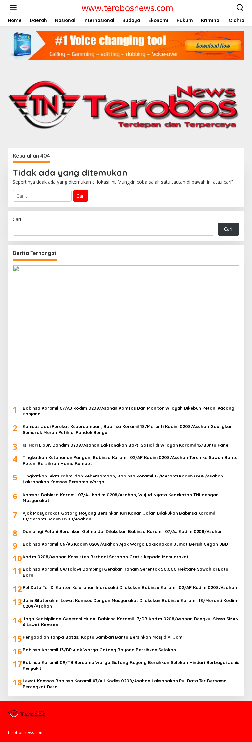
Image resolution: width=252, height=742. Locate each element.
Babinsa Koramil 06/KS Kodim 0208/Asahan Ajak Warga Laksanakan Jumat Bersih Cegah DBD (125, 544)
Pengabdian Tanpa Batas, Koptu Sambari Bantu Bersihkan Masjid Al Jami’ (104, 637)
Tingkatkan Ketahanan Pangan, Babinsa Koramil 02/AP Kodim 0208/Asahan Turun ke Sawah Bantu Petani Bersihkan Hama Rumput (130, 460)
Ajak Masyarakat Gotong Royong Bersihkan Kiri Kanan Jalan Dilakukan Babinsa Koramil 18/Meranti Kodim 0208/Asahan (119, 515)
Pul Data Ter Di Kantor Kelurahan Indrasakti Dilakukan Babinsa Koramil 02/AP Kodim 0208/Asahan (130, 587)
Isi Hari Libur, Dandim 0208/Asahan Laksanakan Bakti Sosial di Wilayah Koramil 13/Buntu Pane (125, 445)
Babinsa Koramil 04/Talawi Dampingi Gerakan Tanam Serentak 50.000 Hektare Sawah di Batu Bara (125, 572)
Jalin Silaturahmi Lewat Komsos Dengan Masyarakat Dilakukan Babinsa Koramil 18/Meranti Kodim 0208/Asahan (130, 603)
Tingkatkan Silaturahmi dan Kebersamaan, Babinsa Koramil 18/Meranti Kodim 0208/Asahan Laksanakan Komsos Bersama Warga (123, 478)
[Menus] (13, 7)
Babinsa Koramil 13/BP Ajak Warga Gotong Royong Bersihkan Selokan (99, 649)
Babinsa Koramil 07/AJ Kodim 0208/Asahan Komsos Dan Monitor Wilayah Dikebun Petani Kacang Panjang (128, 410)
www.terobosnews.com (127, 7)
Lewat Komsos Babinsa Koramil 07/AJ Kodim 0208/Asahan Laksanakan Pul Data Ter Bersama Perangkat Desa (125, 683)
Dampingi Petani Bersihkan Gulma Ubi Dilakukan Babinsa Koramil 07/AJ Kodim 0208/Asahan (123, 531)
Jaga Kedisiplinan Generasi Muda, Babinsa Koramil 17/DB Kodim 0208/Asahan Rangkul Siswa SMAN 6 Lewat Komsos (131, 621)
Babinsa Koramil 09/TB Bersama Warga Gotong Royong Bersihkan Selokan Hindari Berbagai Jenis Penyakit (131, 665)
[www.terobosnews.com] (27, 713)
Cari (17, 219)
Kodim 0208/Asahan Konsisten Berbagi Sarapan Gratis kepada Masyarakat (106, 556)
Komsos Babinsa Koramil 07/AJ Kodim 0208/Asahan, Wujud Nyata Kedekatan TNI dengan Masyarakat (121, 497)
